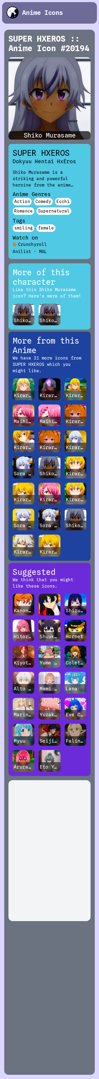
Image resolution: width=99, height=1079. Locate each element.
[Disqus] (49, 850)
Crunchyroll (32, 244)
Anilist (22, 251)
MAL (43, 251)
